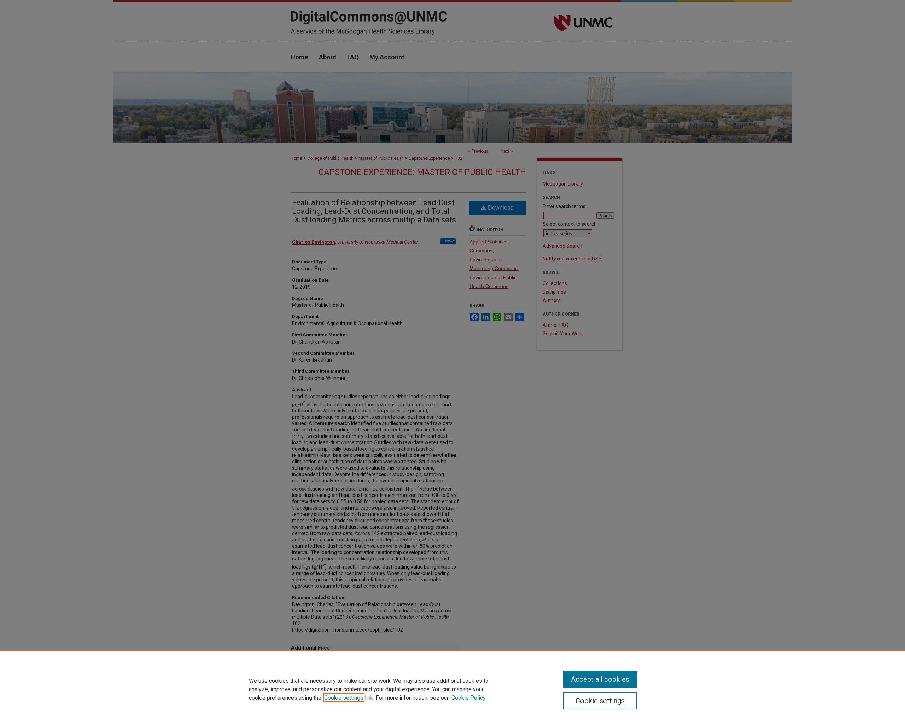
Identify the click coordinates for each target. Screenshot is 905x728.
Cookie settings (343, 697)
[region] (452, 689)
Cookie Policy (468, 697)
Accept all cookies (600, 679)
